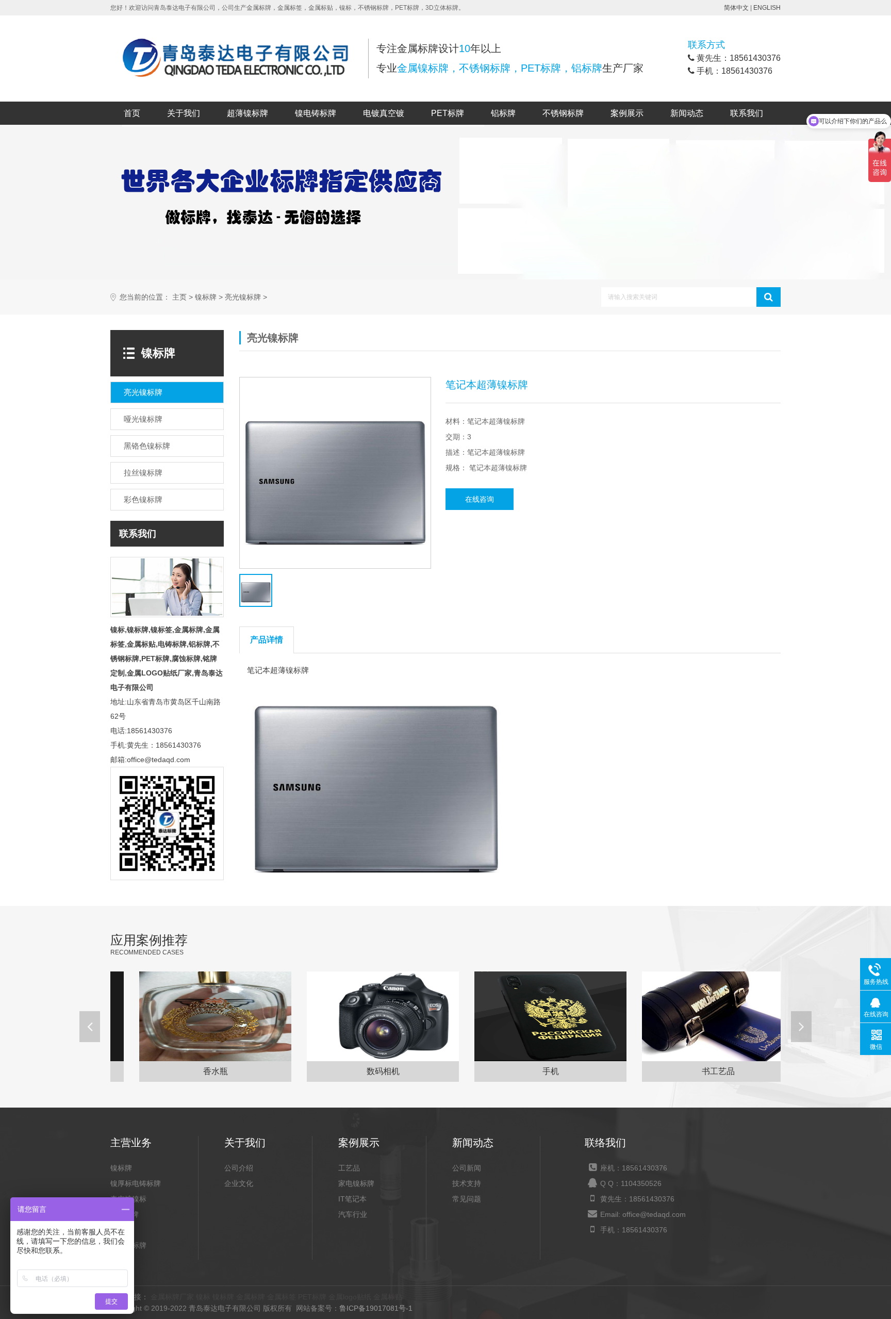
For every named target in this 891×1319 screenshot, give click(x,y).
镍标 (203, 1297)
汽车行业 (352, 1214)
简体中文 (736, 7)
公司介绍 (238, 1168)
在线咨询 (479, 499)
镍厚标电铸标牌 (135, 1183)
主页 (179, 297)
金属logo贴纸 (349, 1297)
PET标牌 (447, 113)
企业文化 (238, 1183)
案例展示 (627, 113)
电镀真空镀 (383, 113)
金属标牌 (250, 1297)
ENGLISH (767, 7)
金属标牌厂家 (172, 1297)
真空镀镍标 (128, 1199)
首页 (132, 113)
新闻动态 (686, 113)
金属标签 (281, 1297)
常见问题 (466, 1199)
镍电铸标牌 (315, 113)
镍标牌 (206, 297)
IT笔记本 (352, 1199)
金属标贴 (387, 1297)
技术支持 (466, 1183)
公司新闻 (466, 1168)
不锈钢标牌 (563, 113)
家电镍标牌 (356, 1183)
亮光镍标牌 (243, 297)
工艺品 (349, 1168)
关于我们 (183, 113)
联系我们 (746, 113)
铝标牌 (503, 113)
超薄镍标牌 (247, 113)
